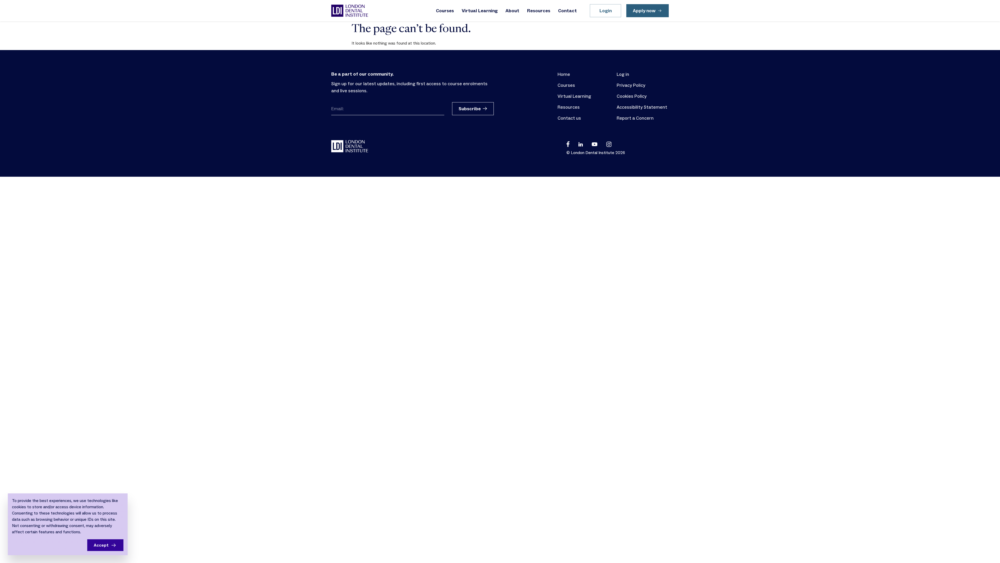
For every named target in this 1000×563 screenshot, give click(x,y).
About (512, 11)
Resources (538, 11)
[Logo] (349, 10)
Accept (101, 545)
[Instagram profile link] (608, 144)
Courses (445, 11)
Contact (567, 11)
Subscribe (470, 109)
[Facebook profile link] (568, 144)
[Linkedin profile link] (580, 144)
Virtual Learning (480, 11)
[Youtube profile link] (594, 144)
